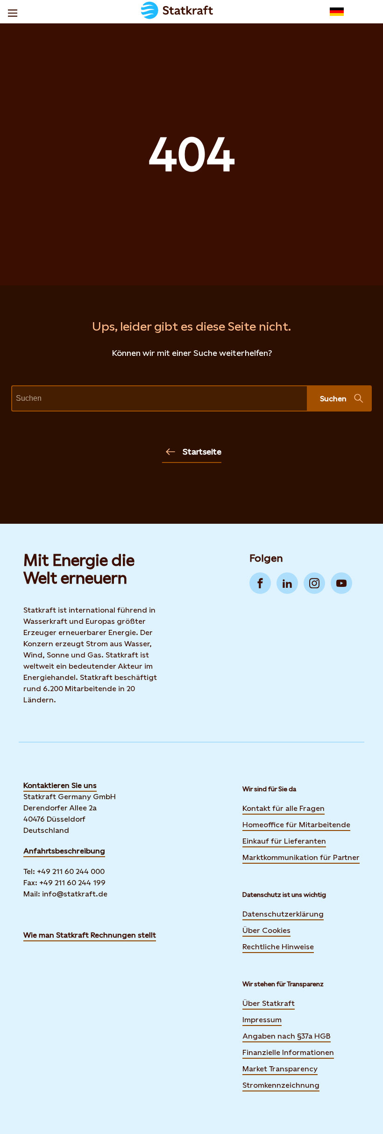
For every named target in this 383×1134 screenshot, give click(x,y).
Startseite (202, 451)
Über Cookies (266, 930)
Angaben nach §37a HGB (286, 1036)
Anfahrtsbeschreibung (64, 850)
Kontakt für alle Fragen (283, 808)
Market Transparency (280, 1068)
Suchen (333, 398)
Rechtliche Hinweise (278, 946)
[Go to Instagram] (314, 583)
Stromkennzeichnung (280, 1085)
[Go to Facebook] (260, 583)
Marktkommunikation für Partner (301, 857)
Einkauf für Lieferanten (284, 841)
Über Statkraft (268, 1003)
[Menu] (12, 11)
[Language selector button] (337, 11)
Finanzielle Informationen (288, 1052)
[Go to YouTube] (341, 583)
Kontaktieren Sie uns (60, 785)
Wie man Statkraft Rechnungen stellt (89, 935)
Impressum (262, 1019)
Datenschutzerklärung (283, 914)
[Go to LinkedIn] (287, 583)
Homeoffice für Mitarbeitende (296, 824)
